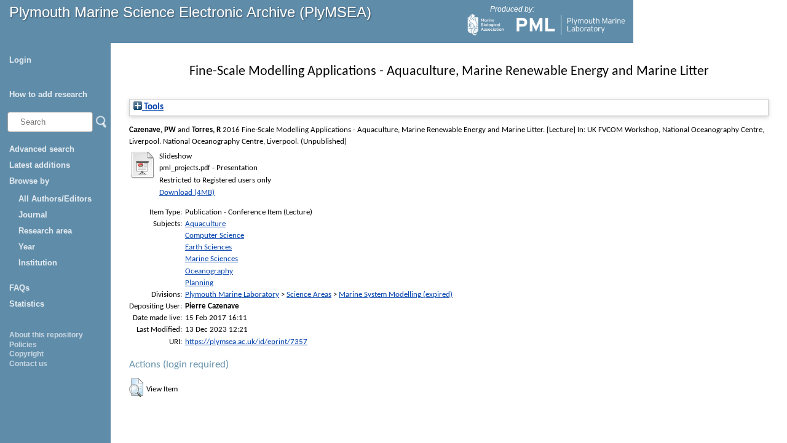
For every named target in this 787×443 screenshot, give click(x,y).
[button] (136, 387)
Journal (32, 214)
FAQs (19, 287)
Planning (199, 283)
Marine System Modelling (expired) (396, 295)
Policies (23, 344)
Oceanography (209, 271)
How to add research (48, 94)
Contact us (28, 363)
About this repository (46, 335)
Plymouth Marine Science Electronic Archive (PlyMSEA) (190, 12)
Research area (45, 230)
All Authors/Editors (55, 198)
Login (20, 60)
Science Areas (309, 295)
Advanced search (41, 149)
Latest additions (39, 165)
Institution (37, 262)
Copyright (26, 354)
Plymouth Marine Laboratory (232, 295)
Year (26, 246)
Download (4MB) (187, 193)
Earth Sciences (208, 247)
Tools (153, 107)
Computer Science (214, 236)
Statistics (26, 303)
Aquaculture (205, 224)
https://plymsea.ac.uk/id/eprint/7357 (246, 342)
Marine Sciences (211, 259)
